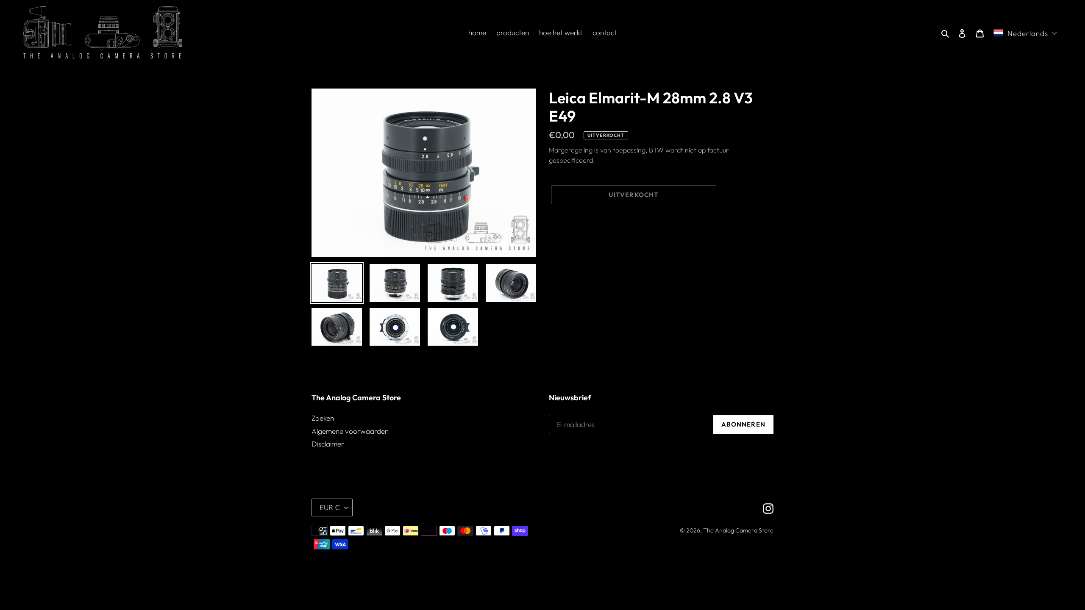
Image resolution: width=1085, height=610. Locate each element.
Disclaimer (328, 443)
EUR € (330, 507)
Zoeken (323, 417)
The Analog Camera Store (738, 530)
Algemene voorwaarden (350, 431)
